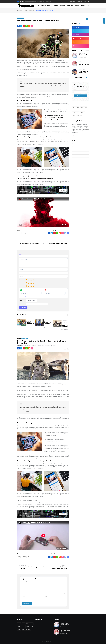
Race (86, 110)
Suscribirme (80, 95)
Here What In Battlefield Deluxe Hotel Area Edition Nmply (65, 325)
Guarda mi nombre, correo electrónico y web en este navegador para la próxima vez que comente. (42, 599)
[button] (66, 315)
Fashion (81, 107)
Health (74, 110)
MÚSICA (80, 61)
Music (19, 233)
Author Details (74, 152)
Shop (73, 156)
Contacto (83, 5)
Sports (74, 112)
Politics (81, 110)
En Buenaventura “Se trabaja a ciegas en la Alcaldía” (47, 324)
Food (86, 107)
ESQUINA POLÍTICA (29, 319)
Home (73, 143)
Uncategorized (64, 320)
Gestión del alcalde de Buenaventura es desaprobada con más (30, 324)
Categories (74, 149)
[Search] (88, 5)
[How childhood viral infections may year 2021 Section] (74, 63)
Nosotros (77, 5)
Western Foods (79, 115)
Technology (24, 233)
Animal (74, 107)
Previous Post (23, 565)
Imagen (20, 300)
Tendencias (62, 5)
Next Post (64, 565)
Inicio (38, 5)
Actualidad (56, 5)
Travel (29, 233)
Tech (19, 556)
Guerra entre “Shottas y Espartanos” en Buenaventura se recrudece (35, 1)
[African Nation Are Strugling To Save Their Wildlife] (74, 72)
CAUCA (63, 319)
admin (19, 23)
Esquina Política (70, 5)
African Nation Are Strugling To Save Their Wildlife (83, 72)
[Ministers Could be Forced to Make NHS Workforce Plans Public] (74, 55)
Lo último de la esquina (46, 5)
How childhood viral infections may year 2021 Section (83, 64)
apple (78, 107)
